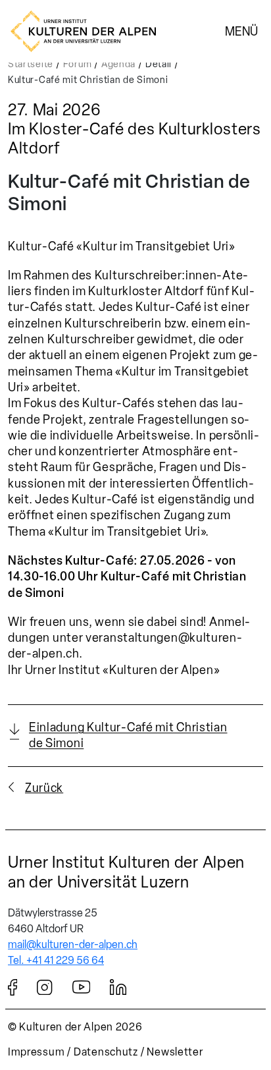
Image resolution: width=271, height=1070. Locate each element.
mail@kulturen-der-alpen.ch (72, 944)
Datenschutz (106, 1052)
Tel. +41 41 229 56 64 (56, 960)
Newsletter (175, 1052)
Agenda (118, 64)
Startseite (30, 64)
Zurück (44, 788)
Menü (241, 31)
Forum (77, 64)
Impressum (36, 1052)
